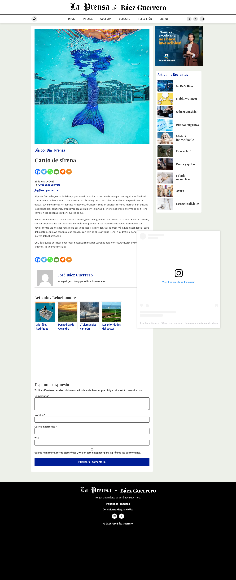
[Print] (63, 171)
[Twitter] (44, 171)
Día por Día (43, 150)
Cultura (105, 18)
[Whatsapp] (50, 171)
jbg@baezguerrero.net (47, 190)
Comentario (42, 395)
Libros (164, 18)
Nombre (40, 415)
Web (37, 438)
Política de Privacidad (118, 503)
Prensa (88, 18)
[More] (69, 171)
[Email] (56, 171)
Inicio (72, 18)
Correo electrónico (46, 426)
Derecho (124, 18)
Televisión (145, 18)
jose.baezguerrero (173, 323)
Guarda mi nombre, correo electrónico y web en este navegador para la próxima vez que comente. (88, 452)
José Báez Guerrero (49, 184)
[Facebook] (37, 171)
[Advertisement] (92, 357)
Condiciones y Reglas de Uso (118, 509)
